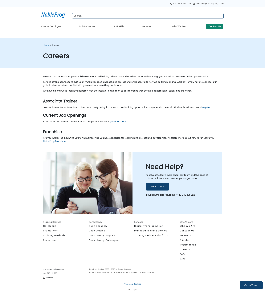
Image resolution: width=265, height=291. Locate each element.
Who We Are (179, 26)
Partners (185, 235)
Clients (184, 240)
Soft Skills (119, 26)
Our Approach (98, 226)
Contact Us (215, 26)
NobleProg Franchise (54, 141)
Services (147, 26)
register (206, 107)
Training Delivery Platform (151, 235)
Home (46, 45)
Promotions (50, 230)
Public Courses (87, 26)
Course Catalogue (51, 26)
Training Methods (54, 235)
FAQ (182, 254)
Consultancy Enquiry (102, 235)
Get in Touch (251, 285)
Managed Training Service (150, 230)
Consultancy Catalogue (104, 240)
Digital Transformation (148, 226)
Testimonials (188, 244)
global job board (118, 121)
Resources (49, 240)
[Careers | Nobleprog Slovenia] (55, 14)
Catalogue (49, 226)
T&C (182, 258)
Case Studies (97, 230)
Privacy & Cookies (132, 284)
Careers (55, 45)
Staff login (132, 289)
